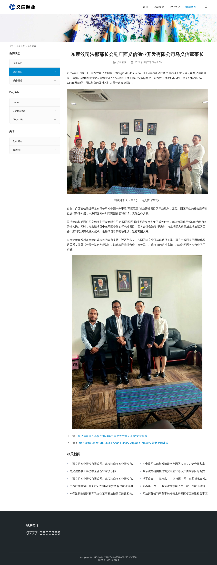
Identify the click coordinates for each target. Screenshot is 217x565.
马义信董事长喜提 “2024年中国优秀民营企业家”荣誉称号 (112, 436)
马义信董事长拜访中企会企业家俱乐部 (93, 471)
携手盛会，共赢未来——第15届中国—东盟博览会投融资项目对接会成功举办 (175, 478)
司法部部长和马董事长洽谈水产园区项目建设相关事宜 (175, 493)
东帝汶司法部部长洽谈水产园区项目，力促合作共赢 (174, 463)
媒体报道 (17, 80)
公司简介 (158, 6)
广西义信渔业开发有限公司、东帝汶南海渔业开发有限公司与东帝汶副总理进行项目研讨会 (102, 478)
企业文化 (174, 6)
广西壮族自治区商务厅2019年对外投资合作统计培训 (101, 486)
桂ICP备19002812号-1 (108, 560)
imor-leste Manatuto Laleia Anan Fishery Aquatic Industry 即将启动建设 (123, 442)
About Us (18, 119)
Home (16, 102)
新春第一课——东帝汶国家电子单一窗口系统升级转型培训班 (175, 486)
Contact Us (19, 110)
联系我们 (17, 149)
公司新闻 (121, 62)
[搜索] (206, 6)
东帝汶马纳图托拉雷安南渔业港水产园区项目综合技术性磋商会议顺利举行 (175, 471)
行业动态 (17, 63)
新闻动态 (190, 6)
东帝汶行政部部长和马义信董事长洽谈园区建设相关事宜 (102, 493)
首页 (145, 6)
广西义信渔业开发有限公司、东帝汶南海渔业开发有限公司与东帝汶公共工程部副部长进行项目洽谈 (102, 463)
